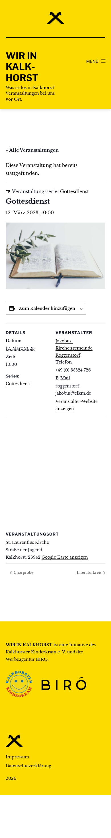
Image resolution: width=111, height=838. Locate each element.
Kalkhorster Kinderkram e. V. (36, 652)
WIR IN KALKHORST (22, 66)
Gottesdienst (18, 383)
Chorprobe (23, 572)
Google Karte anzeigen (65, 557)
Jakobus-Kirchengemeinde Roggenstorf (74, 348)
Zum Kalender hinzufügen (47, 308)
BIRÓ (42, 659)
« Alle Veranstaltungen (32, 150)
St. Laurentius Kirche (27, 542)
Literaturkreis (89, 572)
